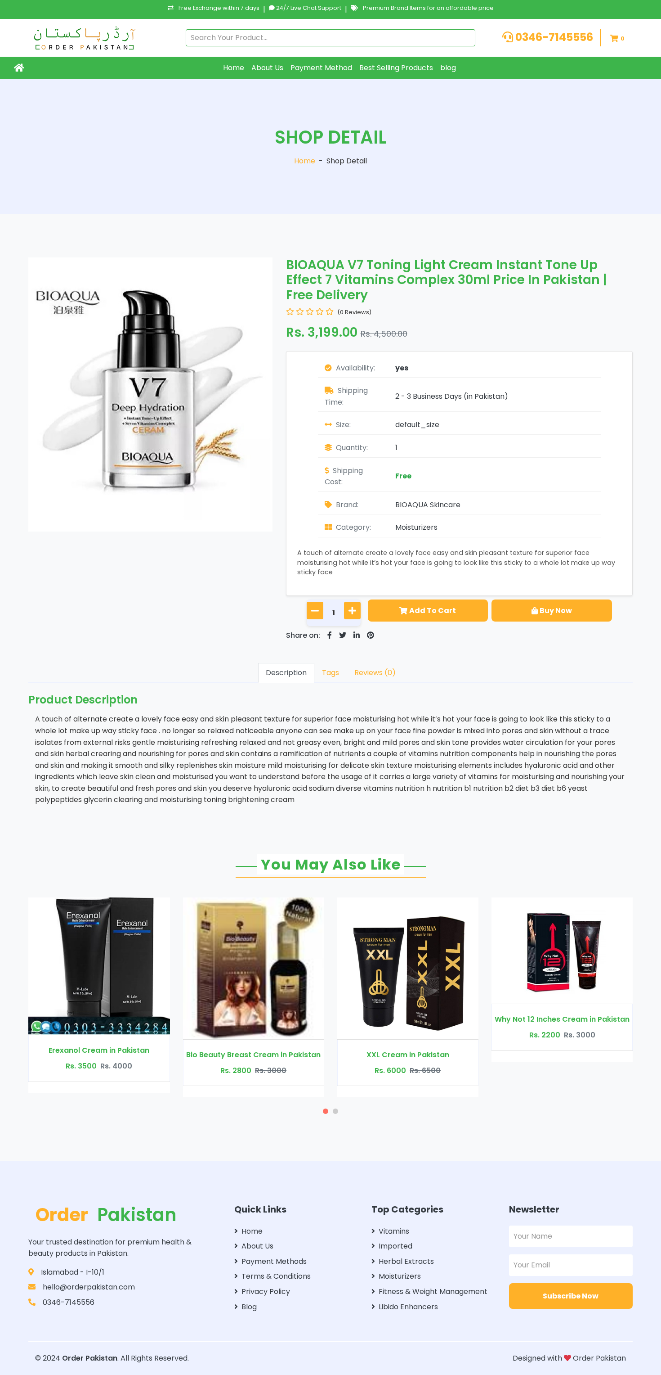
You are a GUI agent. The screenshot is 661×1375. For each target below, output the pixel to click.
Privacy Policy (265, 1291)
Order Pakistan (89, 1358)
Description (286, 672)
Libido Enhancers (408, 1307)
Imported (395, 1246)
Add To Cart (432, 610)
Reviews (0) (375, 672)
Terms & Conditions (276, 1276)
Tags (330, 672)
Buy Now (556, 610)
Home (233, 68)
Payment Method (321, 68)
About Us (267, 68)
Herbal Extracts (406, 1261)
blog (448, 68)
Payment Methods (274, 1261)
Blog (249, 1307)
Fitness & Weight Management (433, 1291)
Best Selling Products (396, 68)
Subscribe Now (570, 1296)
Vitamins (394, 1231)
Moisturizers (416, 527)
